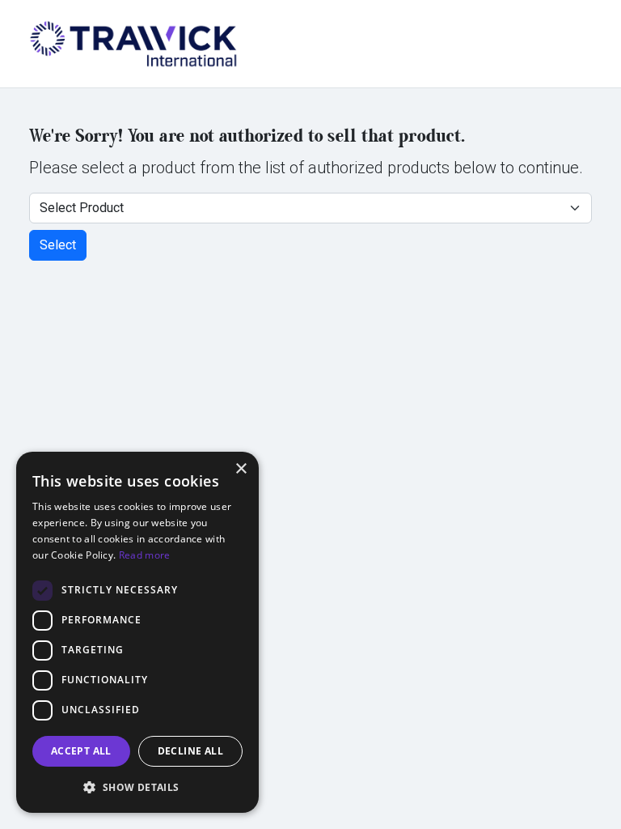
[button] (137, 787)
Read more (145, 555)
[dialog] (137, 632)
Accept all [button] (81, 751)
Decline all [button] (190, 751)
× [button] (240, 469)
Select (58, 245)
